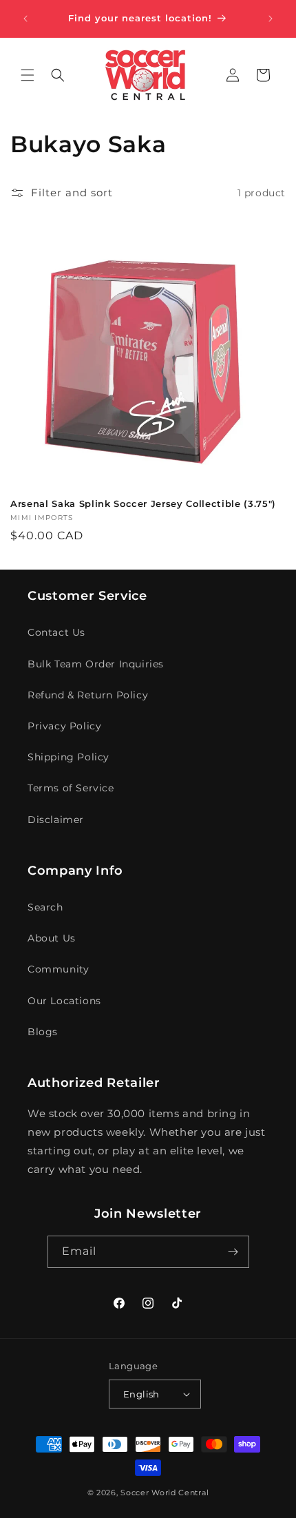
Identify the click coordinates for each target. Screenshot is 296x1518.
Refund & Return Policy (88, 695)
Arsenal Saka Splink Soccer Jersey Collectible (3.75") (143, 503)
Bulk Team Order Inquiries (96, 664)
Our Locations (64, 1001)
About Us (52, 938)
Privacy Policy (64, 726)
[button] (27, 75)
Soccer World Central (164, 1492)
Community (58, 969)
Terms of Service (71, 788)
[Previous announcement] (25, 18)
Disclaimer (56, 819)
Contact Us (56, 632)
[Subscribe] (233, 1252)
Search (45, 907)
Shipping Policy (68, 757)
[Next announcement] (270, 18)
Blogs (43, 1032)
